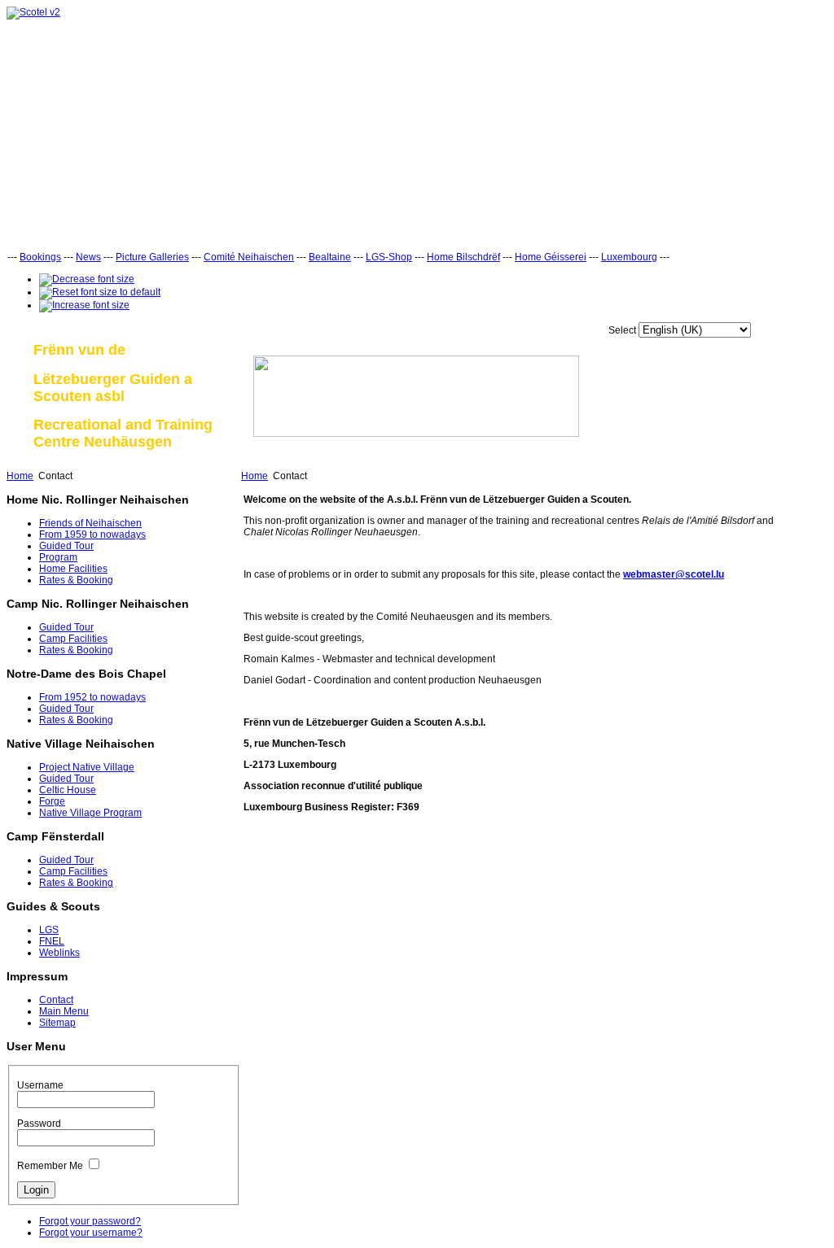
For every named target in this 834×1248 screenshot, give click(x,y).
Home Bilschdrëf (463, 257)
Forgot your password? (90, 1221)
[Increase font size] (84, 305)
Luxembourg (629, 257)
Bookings (40, 257)
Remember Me (50, 1166)
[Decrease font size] (86, 279)
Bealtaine (330, 257)
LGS (49, 930)
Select (622, 330)
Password (39, 1123)
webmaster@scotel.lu (673, 574)
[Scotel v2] (33, 12)
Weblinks (59, 952)
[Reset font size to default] (99, 292)
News (88, 257)
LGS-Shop (389, 257)
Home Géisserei (550, 257)
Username (40, 1085)
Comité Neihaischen (249, 257)
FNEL (51, 941)
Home (20, 476)
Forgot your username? (91, 1232)
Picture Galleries (152, 257)
